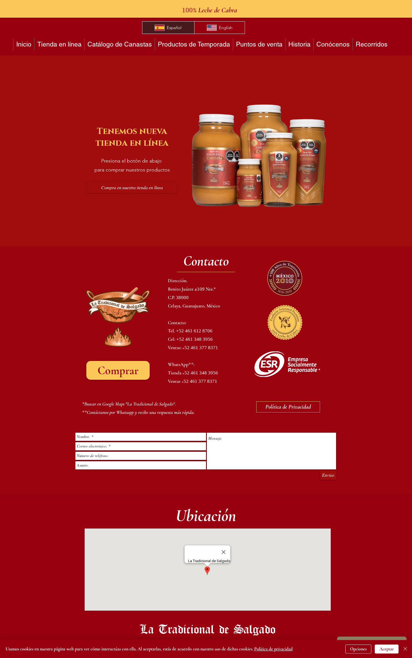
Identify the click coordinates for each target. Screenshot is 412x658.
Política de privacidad (273, 649)
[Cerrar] (405, 649)
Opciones (358, 649)
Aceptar (386, 649)
